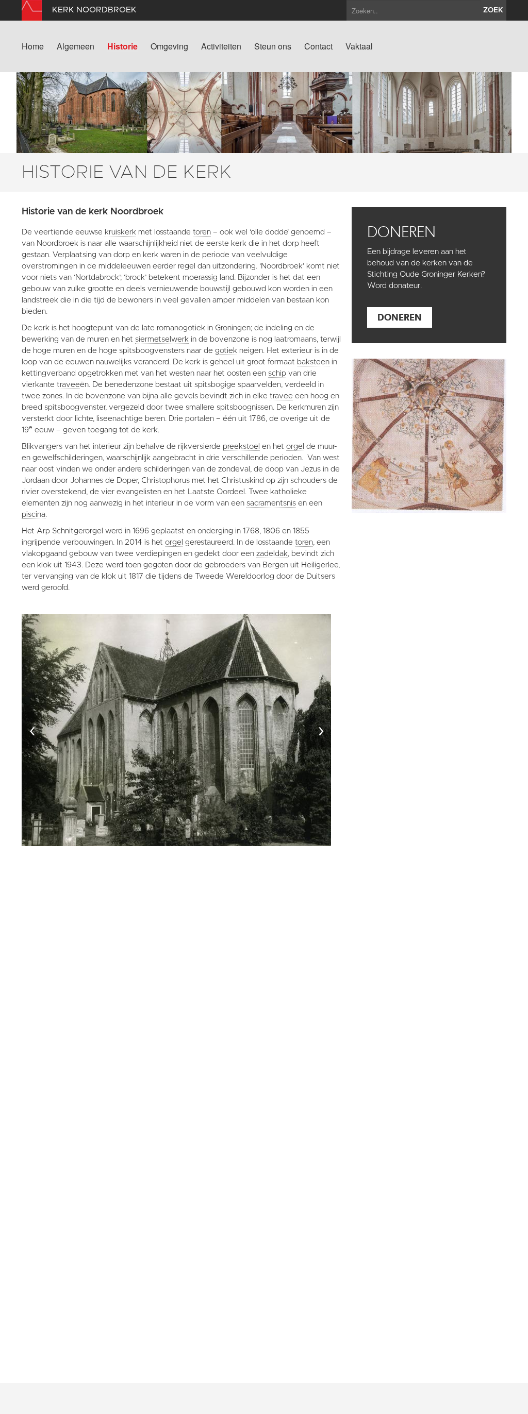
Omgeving (169, 46)
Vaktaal (359, 46)
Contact (318, 46)
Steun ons (272, 46)
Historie (122, 46)
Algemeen (75, 46)
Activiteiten (221, 46)
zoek (493, 10)
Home (33, 46)
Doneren (399, 317)
